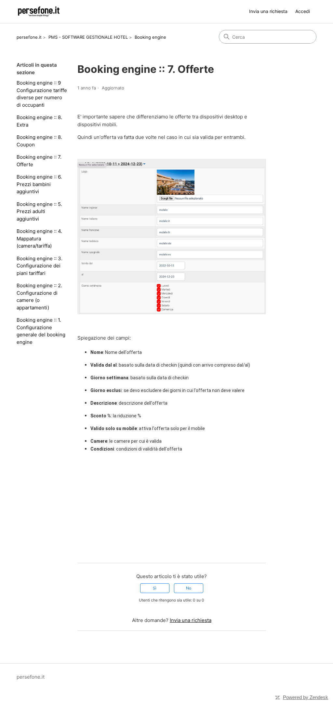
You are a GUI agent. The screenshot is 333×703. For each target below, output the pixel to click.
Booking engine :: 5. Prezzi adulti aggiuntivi (39, 211)
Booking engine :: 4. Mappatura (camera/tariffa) (39, 238)
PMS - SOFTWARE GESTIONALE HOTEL (88, 37)
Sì (154, 588)
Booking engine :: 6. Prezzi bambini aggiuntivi (39, 184)
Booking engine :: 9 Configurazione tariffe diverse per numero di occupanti (42, 94)
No (188, 588)
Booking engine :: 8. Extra (39, 121)
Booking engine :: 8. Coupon (39, 141)
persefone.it (29, 37)
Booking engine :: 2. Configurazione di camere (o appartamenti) (39, 296)
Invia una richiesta (268, 11)
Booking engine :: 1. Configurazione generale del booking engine (41, 331)
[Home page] (38, 12)
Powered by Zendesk (305, 697)
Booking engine (150, 37)
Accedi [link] (302, 11)
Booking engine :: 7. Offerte (39, 161)
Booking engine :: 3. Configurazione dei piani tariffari (39, 265)
